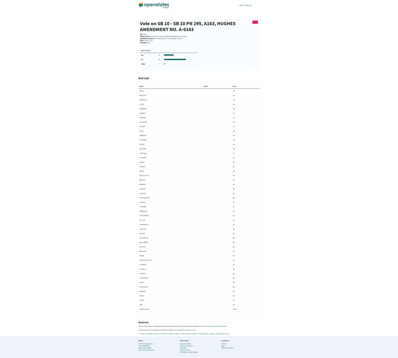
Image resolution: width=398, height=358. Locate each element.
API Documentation (186, 346)
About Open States (144, 348)
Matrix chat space (227, 348)
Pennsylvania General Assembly (215, 326)
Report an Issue (185, 350)
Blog (222, 346)
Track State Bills (143, 346)
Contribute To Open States (189, 352)
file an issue (191, 330)
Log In (241, 5)
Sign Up (248, 5)
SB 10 (145, 34)
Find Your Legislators (145, 344)
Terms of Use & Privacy (146, 350)
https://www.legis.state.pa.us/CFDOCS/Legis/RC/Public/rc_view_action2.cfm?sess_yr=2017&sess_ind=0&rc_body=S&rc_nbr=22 (184, 334)
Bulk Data (183, 348)
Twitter (223, 344)
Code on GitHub (185, 344)
